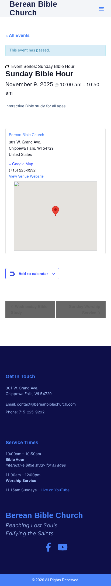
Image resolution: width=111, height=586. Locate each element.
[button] (101, 9)
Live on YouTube (55, 490)
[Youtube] (62, 547)
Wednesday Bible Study (29, 309)
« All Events (17, 35)
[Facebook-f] (48, 547)
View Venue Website (26, 176)
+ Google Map (21, 163)
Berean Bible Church (26, 134)
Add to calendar (33, 273)
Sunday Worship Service (84, 309)
